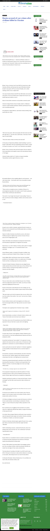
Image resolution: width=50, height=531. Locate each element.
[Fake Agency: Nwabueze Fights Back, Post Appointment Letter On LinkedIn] (36, 20)
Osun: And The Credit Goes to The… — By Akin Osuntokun (43, 42)
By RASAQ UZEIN (10, 51)
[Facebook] (43, 1)
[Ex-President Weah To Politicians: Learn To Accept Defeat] (36, 117)
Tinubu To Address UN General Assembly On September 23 (11, 504)
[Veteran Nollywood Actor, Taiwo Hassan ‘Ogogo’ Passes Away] (36, 128)
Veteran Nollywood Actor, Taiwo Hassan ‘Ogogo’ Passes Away (43, 129)
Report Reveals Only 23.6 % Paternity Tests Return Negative (43, 111)
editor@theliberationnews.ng (25, 525)
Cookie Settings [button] (5, 528)
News (40, 23)
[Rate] (41, 79)
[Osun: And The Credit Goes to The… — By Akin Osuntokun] (36, 42)
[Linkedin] (17, 25)
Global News (5, 15)
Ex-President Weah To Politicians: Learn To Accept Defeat (43, 117)
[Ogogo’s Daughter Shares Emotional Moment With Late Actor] (36, 104)
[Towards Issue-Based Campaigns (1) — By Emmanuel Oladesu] (20, 505)
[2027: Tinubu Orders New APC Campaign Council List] (36, 98)
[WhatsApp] (3, 25)
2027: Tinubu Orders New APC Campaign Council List (42, 97)
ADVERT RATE (37, 65)
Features (41, 44)
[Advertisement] (17, 76)
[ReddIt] (15, 25)
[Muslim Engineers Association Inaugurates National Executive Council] (36, 135)
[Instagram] (45, 1)
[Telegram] (6, 25)
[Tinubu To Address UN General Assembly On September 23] (4, 504)
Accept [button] (11, 528)
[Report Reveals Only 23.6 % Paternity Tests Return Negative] (36, 111)
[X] (47, 1)
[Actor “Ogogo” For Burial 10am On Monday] (36, 124)
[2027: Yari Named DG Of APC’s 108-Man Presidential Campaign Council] (20, 510)
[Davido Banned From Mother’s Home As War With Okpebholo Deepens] (36, 28)
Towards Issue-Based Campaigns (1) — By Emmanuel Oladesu (27, 505)
